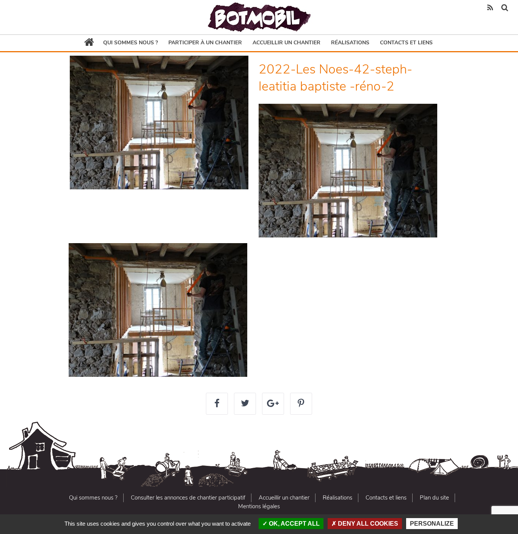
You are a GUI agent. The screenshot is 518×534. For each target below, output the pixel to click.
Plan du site (434, 497)
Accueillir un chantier (286, 42)
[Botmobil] (259, 17)
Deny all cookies (367, 523)
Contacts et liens (406, 42)
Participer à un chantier (205, 42)
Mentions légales (259, 506)
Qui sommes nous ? (130, 42)
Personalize (432, 523)
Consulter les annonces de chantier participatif (188, 497)
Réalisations (350, 42)
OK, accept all (293, 523)
